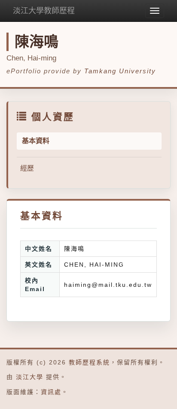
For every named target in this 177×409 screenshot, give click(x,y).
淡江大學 (29, 376)
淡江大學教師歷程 (44, 10)
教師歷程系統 (89, 362)
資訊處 (51, 391)
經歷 (27, 168)
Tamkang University (120, 71)
